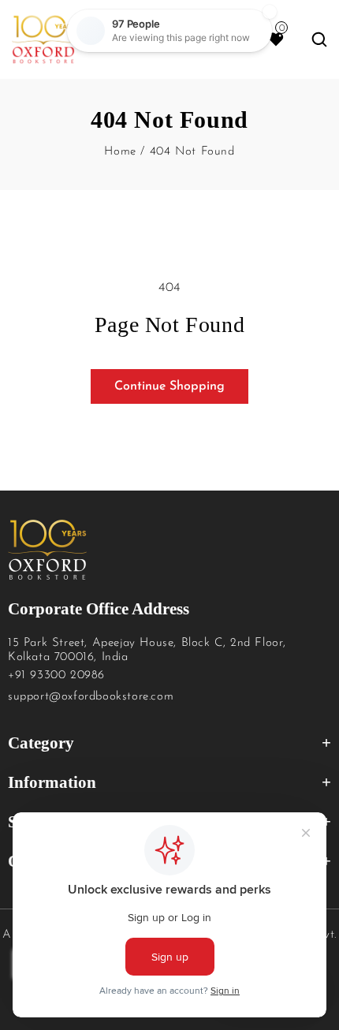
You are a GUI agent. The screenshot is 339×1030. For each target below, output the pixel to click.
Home (120, 152)
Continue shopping (169, 386)
